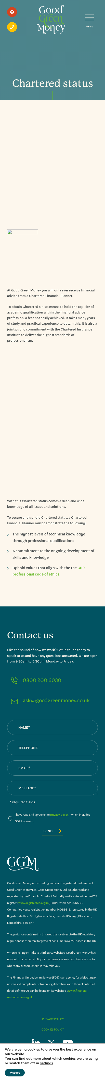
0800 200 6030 (42, 680)
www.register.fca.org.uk (33, 903)
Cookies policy (53, 1029)
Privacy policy (53, 1019)
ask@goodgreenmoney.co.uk (56, 701)
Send (48, 830)
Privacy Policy (59, 814)
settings (46, 1063)
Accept (15, 1073)
